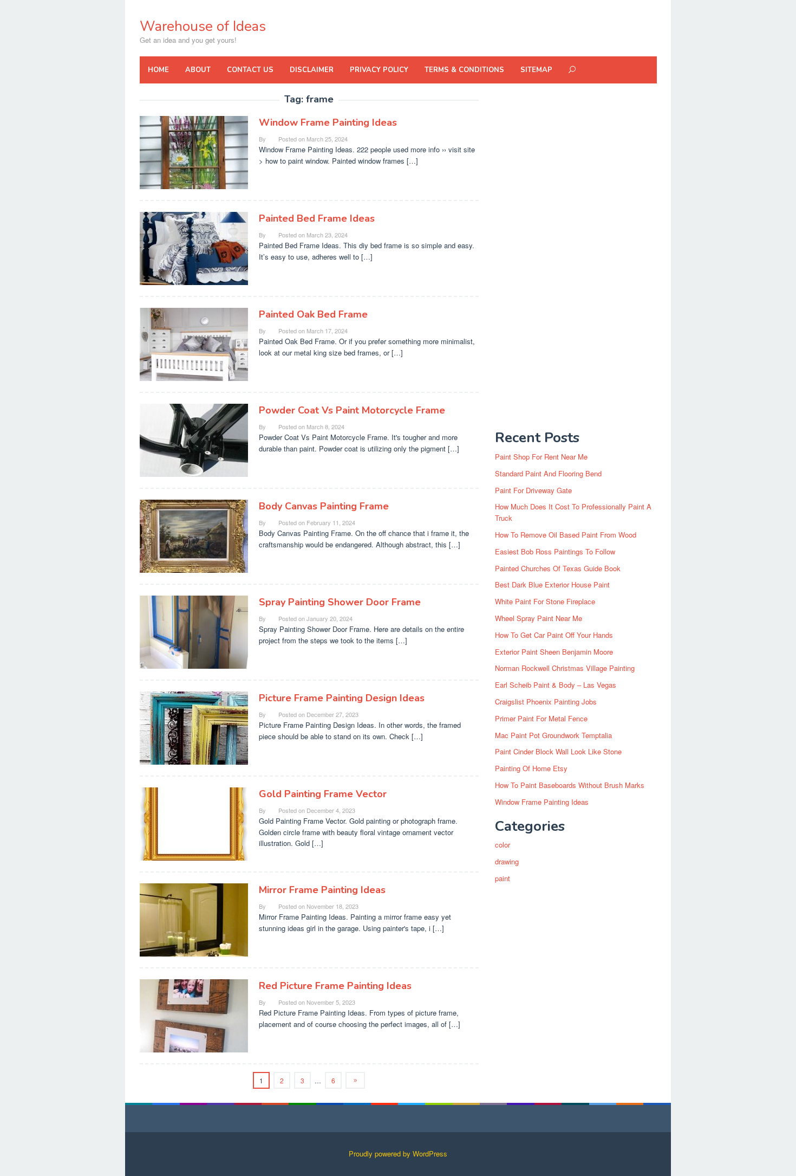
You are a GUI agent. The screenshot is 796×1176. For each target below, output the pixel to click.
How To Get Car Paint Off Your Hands (554, 635)
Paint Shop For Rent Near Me (541, 456)
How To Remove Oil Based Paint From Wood (565, 534)
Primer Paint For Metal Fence (541, 718)
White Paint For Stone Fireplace (545, 601)
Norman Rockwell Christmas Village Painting (565, 668)
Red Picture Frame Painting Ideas (335, 985)
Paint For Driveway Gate (533, 490)
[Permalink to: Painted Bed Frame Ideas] (194, 247)
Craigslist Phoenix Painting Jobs (546, 701)
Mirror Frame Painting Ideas (322, 889)
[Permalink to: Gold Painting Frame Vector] (194, 823)
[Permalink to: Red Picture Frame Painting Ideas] (194, 1015)
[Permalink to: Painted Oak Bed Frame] (194, 343)
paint (502, 878)
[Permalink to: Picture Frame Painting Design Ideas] (194, 727)
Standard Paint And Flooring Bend (548, 473)
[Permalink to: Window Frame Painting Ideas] (194, 151)
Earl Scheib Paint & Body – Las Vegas (555, 685)
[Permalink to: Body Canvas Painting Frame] (194, 535)
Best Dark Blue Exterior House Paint (552, 584)
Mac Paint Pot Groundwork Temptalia (553, 735)
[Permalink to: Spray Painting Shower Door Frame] (194, 631)
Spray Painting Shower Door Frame (340, 602)
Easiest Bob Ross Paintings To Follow (555, 551)
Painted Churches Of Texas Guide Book (558, 568)
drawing (507, 861)
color (502, 844)
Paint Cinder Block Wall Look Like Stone (558, 751)
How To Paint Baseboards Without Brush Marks (569, 785)
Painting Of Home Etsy (531, 768)
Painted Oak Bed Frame (313, 314)
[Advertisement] (575, 256)
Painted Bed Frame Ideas (317, 218)
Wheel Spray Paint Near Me (538, 618)
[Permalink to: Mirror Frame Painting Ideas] (194, 919)
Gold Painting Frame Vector (323, 793)
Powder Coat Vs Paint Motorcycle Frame (352, 410)
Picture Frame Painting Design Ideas (342, 698)
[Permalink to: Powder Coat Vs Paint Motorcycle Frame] (194, 439)
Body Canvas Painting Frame (324, 506)
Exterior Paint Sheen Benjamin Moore (554, 652)
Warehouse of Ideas (203, 26)
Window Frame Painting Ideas (328, 122)
